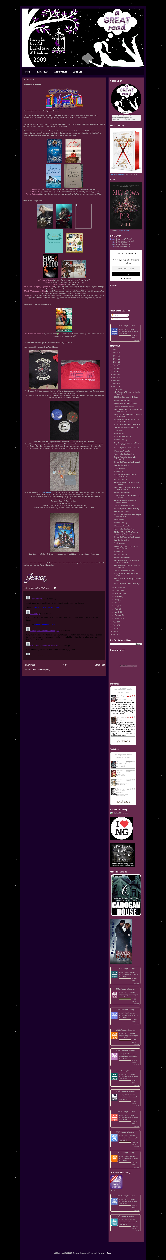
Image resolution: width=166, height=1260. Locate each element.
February (118, 615)
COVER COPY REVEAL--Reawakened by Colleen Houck (128, 410)
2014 (115, 387)
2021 (115, 365)
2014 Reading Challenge (125, 1195)
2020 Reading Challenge (125, 1070)
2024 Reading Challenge (125, 989)
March (117, 612)
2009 (115, 634)
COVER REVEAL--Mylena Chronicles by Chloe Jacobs (127, 488)
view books (136, 340)
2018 (115, 374)
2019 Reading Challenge (125, 1091)
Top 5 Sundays (119, 430)
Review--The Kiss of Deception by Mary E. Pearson (126, 547)
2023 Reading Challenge (125, 1009)
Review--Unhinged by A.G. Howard (126, 403)
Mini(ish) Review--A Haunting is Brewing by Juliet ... (125, 475)
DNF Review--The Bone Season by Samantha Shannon (126, 561)
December (118, 389)
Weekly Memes (60, 71)
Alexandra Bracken (123, 783)
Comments (117, 319)
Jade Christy (121, 765)
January (118, 618)
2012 (115, 625)
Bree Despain (122, 699)
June (117, 603)
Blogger (109, 1253)
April (116, 609)
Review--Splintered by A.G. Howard (126, 448)
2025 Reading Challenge (125, 968)
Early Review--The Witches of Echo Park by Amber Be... (126, 420)
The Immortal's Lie (121, 762)
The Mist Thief (119, 771)
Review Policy (42, 71)
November (118, 587)
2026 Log (77, 71)
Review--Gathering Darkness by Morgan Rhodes (125, 501)
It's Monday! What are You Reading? (127, 424)
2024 (115, 356)
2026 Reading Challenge (125, 325)
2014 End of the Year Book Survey (126, 397)
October (118, 590)
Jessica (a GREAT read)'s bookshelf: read (123, 690)
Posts (115, 315)
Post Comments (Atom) (41, 670)
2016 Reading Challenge (125, 1152)
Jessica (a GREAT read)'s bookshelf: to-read (123, 756)
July (116, 600)
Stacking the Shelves (121, 465)
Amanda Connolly (123, 794)
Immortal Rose (119, 781)
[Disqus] (64, 625)
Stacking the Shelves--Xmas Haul (126, 427)
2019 (115, 371)
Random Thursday (120, 440)
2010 (115, 631)
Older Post (100, 665)
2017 (115, 377)
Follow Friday (119, 433)
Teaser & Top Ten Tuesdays (124, 406)
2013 (115, 622)
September (119, 593)
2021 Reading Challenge (125, 1050)
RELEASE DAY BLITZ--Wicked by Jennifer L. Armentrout (126, 533)
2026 (115, 350)
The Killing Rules (120, 697)
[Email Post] (55, 588)
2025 (115, 353)
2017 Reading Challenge (125, 1132)
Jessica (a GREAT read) (126, 329)
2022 (115, 362)
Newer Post (29, 665)
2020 (115, 368)
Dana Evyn (121, 720)
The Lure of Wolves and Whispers (120, 791)
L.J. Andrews (121, 774)
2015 (115, 384)
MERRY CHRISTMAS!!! (122, 437)
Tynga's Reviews (52, 111)
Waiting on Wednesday (122, 400)
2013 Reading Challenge (125, 1216)
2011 (115, 628)
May (116, 606)
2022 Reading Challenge (125, 1029)
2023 (115, 359)
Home (27, 71)
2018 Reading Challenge (125, 1111)
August (117, 597)
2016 (115, 380)
